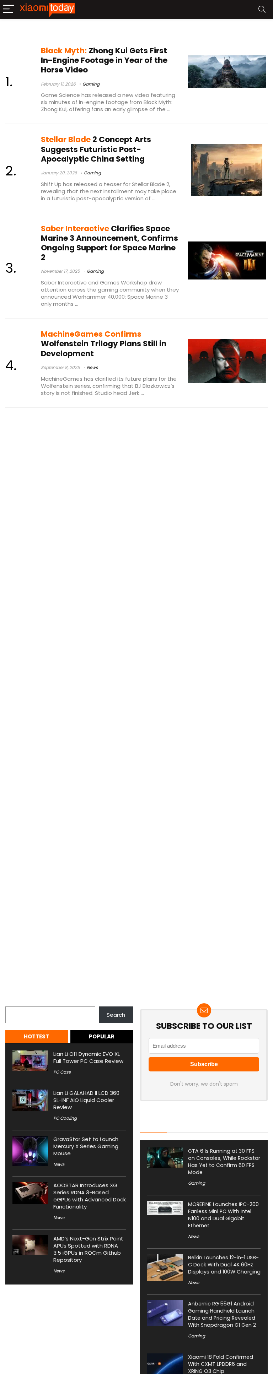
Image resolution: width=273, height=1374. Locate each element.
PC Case (62, 1072)
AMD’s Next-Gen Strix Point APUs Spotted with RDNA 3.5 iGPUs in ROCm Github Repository (88, 1249)
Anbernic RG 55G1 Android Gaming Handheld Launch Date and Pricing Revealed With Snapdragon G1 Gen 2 (222, 1314)
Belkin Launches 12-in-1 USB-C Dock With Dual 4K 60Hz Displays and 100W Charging (224, 1264)
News (92, 367)
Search (14, 1002)
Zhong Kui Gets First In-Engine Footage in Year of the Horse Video (104, 60)
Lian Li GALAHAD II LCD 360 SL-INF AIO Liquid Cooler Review (86, 1100)
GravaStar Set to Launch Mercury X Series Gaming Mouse (85, 1146)
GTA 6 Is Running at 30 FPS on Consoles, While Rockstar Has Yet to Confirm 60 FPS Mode (224, 1161)
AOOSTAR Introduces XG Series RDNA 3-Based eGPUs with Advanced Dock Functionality (89, 1196)
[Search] (262, 9)
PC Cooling (65, 1118)
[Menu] (8, 9)
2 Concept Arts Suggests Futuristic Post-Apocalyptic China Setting (96, 149)
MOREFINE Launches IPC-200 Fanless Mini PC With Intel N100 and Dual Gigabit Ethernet (223, 1215)
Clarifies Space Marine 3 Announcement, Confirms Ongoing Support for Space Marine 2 (109, 243)
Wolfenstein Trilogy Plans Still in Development (103, 343)
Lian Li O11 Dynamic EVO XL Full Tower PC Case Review (88, 1057)
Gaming (91, 84)
